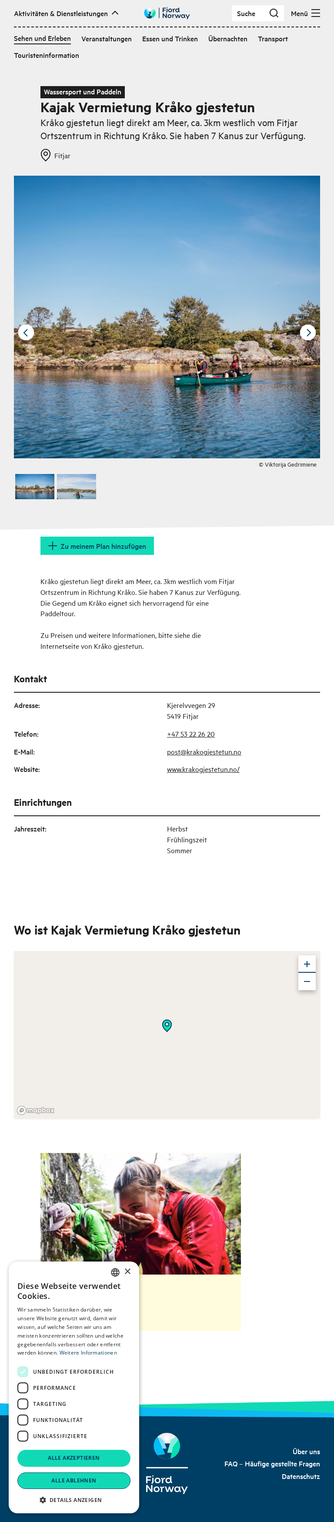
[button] (73, 1500)
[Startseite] (167, 1463)
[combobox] (115, 1272)
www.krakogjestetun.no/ (203, 769)
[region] (167, 1034)
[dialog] (74, 1387)
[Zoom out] (307, 981)
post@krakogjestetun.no (204, 751)
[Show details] (167, 1025)
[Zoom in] (307, 964)
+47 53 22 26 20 (191, 733)
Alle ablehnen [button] (73, 1480)
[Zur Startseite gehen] (167, 13)
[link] (306, 1451)
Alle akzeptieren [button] (74, 1458)
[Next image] (308, 332)
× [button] (127, 1271)
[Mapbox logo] (36, 1110)
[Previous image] (26, 332)
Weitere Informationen (88, 1352)
